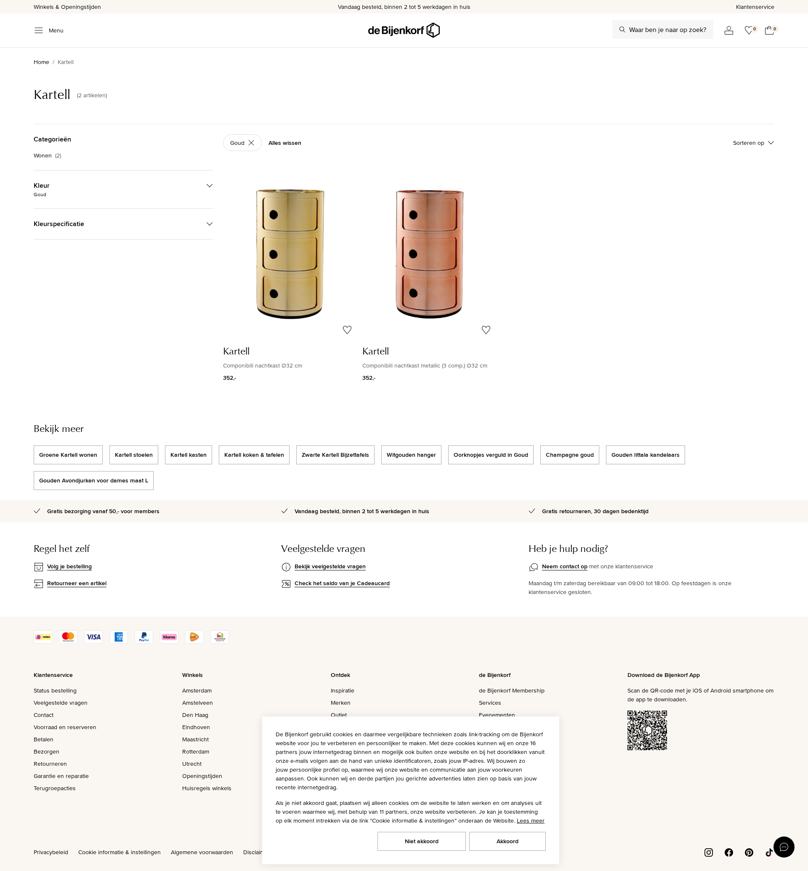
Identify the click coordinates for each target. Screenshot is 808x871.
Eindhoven (196, 727)
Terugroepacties (55, 788)
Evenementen (497, 714)
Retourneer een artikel (76, 583)
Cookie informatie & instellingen (119, 852)
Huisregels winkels (206, 788)
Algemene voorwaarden (202, 852)
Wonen (47, 155)
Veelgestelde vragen (61, 702)
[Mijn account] (729, 30)
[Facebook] (729, 851)
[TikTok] (769, 851)
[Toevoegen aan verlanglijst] (347, 330)
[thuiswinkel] (219, 641)
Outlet (339, 714)
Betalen (43, 739)
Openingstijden (202, 775)
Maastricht (195, 739)
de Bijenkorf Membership (512, 690)
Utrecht (192, 763)
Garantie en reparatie (61, 775)
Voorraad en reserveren (65, 727)
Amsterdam (197, 690)
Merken (341, 702)
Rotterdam (195, 751)
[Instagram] (709, 851)
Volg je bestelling (69, 566)
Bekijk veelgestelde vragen (330, 566)
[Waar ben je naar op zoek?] (622, 29)
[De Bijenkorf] (404, 30)
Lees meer (531, 820)
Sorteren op (748, 142)
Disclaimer (256, 852)
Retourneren (50, 763)
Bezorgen (46, 751)
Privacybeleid (51, 852)
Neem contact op (564, 566)
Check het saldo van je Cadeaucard (342, 583)
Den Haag (195, 714)
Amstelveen (197, 702)
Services (490, 702)
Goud (237, 142)
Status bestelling (55, 690)
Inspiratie (342, 690)
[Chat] (784, 847)
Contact (43, 714)
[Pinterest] (749, 851)
